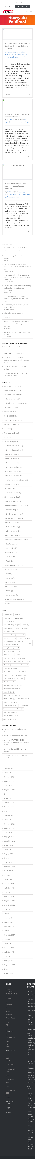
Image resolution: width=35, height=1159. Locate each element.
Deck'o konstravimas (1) (14, 514)
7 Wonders (8, 615)
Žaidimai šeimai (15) (13, 488)
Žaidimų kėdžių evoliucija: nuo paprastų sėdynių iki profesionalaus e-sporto (17, 266)
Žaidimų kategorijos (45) (12, 442)
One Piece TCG (9, 672)
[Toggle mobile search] (27, 11)
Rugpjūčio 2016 (9, 965)
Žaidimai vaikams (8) (13, 493)
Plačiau (7, 94)
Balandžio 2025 (9, 807)
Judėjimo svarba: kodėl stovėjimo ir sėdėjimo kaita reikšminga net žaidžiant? (16, 324)
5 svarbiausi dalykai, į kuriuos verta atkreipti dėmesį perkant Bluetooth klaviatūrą (17, 277)
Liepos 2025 (8, 794)
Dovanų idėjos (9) (10, 412)
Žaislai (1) (9, 604)
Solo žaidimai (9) (12, 548)
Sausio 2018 (8, 918)
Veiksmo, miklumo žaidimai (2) (17, 480)
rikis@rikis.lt (10, 1031)
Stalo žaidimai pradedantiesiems (15, 685)
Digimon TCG (9, 638)
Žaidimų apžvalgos (20, 56)
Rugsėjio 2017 (9, 922)
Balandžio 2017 (9, 935)
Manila (6, 665)
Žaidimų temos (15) (10, 569)
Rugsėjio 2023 (9, 854)
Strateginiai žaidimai (15, 121)
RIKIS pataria (9, 678)
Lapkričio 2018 (9, 888)
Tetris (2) (9, 561)
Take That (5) (11, 557)
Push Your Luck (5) (13, 535)
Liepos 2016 (8, 969)
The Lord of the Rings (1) (15, 599)
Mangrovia (26, 661)
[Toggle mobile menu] (31, 11)
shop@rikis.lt (10, 1050)
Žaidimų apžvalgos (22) (14, 395)
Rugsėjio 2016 (9, 961)
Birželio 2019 (8, 871)
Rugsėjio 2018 (9, 896)
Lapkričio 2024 (9, 828)
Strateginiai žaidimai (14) (15, 471)
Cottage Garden (22, 628)
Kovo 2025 (7, 811)
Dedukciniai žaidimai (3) (15, 450)
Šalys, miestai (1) (12, 595)
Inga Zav (9, 191)
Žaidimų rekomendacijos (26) (17, 403)
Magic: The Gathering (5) (13, 420)
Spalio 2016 (8, 956)
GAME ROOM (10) (10, 416)
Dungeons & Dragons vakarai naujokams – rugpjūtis (17, 643)
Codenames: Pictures (19, 353)
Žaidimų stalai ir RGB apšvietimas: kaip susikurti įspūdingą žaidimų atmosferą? (17, 288)
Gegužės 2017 (9, 931)
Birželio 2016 (8, 973)
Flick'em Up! (8, 655)
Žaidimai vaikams (10, 712)
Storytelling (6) (11, 552)
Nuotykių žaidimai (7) (14, 467)
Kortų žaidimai (9, 658)
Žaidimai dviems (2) (13, 484)
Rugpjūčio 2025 (9, 790)
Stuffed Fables (9, 699)
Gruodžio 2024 (9, 824)
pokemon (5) (8, 429)
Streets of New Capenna (12, 695)
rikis (8, 51)
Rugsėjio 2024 (9, 837)
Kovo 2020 (8, 862)
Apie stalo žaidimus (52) (12, 390)
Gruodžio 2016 (9, 948)
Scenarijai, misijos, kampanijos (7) (18, 540)
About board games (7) (12, 386)
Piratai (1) (9, 591)
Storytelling (25, 54)
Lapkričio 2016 (9, 952)
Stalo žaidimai (9, 682)
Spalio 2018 (8, 892)
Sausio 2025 (8, 820)
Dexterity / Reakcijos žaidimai (13, 635)
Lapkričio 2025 (9, 781)
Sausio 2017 (8, 943)
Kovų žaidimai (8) (12, 463)
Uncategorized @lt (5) (12, 433)
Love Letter (22, 658)
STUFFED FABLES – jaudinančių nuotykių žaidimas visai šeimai (16, 360)
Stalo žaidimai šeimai (11, 688)
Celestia (25, 625)
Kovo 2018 (7, 909)
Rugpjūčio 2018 (9, 901)
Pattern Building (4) (13, 527)
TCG (5, 702)
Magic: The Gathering (11, 661)
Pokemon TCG (21, 675)
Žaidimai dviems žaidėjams (13, 709)
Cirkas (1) (9, 574)
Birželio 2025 (8, 798)
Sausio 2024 (8, 849)
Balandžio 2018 (9, 905)
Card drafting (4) (12, 510)
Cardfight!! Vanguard (11, 625)
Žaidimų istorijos (9, 719)
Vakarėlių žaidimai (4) (14, 476)
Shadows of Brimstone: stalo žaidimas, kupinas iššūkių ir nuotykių (17, 39)
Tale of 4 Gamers (23, 699)
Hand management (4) (14, 518)
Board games (8, 621)
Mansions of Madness (20, 665)
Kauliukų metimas (10, 52)
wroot (6, 358)
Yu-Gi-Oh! (23, 705)
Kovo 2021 (7, 858)
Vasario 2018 (8, 914)
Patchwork (8, 675)
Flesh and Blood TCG (11, 651)
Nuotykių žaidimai (20, 52)
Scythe (20, 678)
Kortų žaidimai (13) (13, 459)
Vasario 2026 (8, 768)
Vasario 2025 (8, 815)
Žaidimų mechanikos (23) (13, 497)
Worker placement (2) (14, 565)
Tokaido (13, 702)
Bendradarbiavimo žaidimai (16, 192)
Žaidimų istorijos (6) (13, 399)
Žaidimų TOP (25, 122)
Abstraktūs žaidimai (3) (14, 446)
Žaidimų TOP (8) (12, 407)
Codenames (8, 628)
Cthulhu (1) (10, 578)
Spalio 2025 (8, 785)
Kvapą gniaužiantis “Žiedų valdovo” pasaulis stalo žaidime (16, 186)
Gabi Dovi (9, 119)
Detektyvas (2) (11, 582)
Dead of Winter (9, 631)
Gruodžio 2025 (9, 777)
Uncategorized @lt (10, 56)
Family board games (11, 648)
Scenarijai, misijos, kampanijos (13, 54)
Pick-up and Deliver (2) (14, 531)
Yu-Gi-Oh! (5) (8, 437)
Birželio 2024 (8, 845)
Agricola (18, 615)
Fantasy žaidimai (23, 51)
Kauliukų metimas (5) (14, 522)
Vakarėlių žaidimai (10, 705)
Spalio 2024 (8, 832)
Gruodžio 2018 (9, 884)
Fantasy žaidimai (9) (13, 586)
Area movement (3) (13, 501)
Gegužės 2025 (9, 803)
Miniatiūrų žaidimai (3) (12, 424)
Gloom (19, 655)
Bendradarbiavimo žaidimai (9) (17, 505)
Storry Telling (8, 692)
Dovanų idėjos (24, 638)
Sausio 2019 (8, 879)
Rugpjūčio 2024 (10, 841)
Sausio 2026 (8, 773)
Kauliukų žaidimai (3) (14, 454)
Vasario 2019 (8, 875)
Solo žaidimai (15, 196)
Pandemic (23, 672)
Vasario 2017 (8, 939)
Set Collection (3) (12, 544)
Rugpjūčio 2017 (9, 926)
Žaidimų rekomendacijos (11, 57)
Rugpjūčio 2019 (9, 867)
